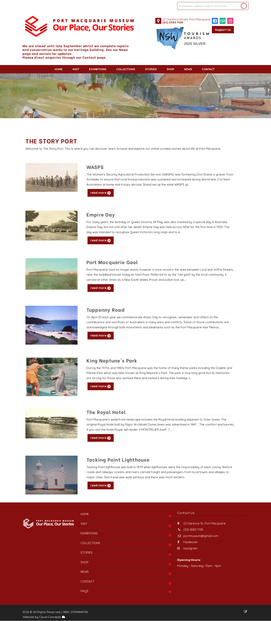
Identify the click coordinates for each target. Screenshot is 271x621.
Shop (170, 69)
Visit (75, 69)
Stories (151, 69)
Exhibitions (97, 69)
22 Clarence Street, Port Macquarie (186, 19)
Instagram (190, 548)
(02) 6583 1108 (172, 22)
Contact (208, 69)
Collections (125, 69)
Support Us (223, 30)
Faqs (84, 591)
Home (58, 69)
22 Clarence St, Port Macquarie (204, 523)
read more (98, 193)
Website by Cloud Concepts (42, 617)
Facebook (190, 542)
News (188, 69)
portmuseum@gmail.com (200, 536)
